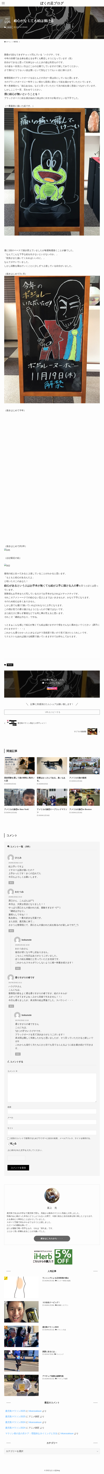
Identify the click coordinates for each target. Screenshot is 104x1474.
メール (10, 1117)
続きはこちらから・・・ (52, 1238)
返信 (11, 883)
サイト (10, 1128)
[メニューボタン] (3, 3)
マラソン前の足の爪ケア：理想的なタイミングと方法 (31, 1433)
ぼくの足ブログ (52, 3)
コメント (12, 1071)
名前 (9, 1107)
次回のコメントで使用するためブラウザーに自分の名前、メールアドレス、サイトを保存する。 (51, 1138)
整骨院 (9, 27)
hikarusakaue (35, 1411)
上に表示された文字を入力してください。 (25, 1150)
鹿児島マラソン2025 (15, 1411)
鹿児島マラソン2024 (15, 1422)
